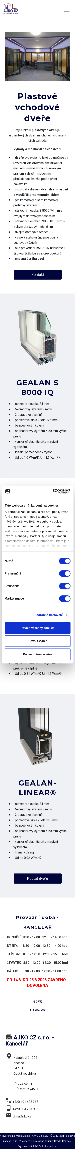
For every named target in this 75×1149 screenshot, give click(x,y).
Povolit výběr (37, 641)
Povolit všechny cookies (37, 627)
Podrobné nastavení (48, 615)
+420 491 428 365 (25, 1102)
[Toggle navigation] (67, 9)
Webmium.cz (23, 1135)
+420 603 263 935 (25, 1109)
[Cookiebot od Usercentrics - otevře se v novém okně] (53, 491)
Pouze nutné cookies (37, 654)
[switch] (64, 573)
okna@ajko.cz (22, 1116)
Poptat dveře (37, 878)
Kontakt (37, 274)
